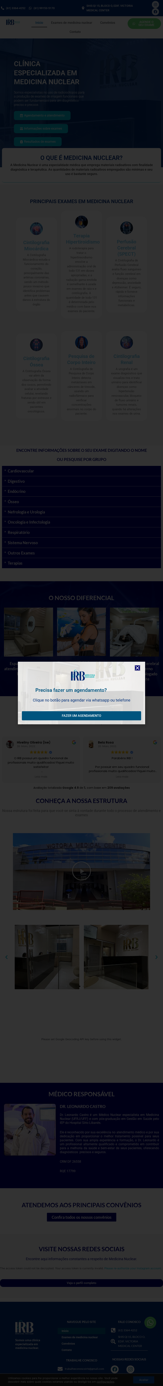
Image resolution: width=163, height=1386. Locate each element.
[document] (81, 693)
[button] (137, 667)
